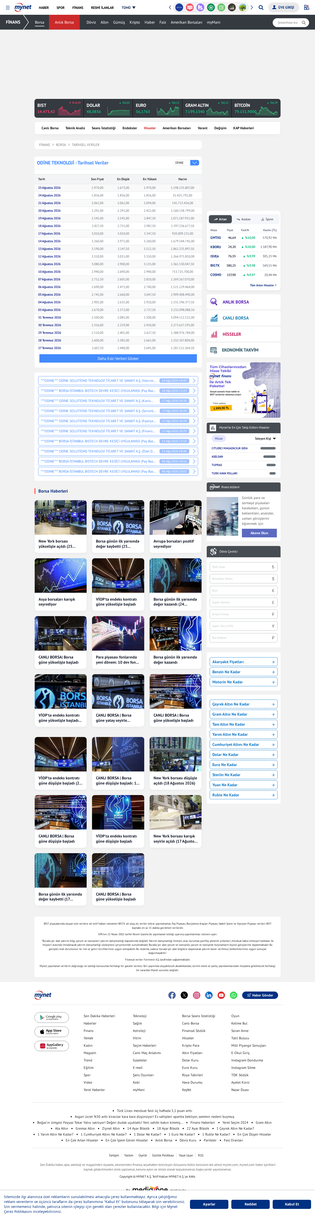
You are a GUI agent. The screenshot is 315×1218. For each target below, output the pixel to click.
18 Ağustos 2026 (49, 226)
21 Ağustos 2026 (49, 203)
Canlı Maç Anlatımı (147, 1053)
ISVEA (214, 256)
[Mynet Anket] (190, 7)
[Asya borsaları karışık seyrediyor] (61, 575)
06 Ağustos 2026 (49, 287)
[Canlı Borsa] (232, 7)
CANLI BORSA (236, 318)
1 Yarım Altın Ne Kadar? (55, 1134)
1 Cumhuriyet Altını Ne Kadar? (103, 1134)
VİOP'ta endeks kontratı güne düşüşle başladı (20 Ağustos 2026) (60, 780)
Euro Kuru (190, 1067)
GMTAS (215, 238)
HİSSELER (232, 334)
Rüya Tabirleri (192, 1075)
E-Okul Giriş (240, 1053)
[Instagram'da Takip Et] (196, 995)
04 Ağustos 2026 (49, 302)
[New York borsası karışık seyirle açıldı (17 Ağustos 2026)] (176, 812)
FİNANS (13, 22)
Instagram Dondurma (247, 1060)
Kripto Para (190, 1045)
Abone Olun (259, 533)
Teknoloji (140, 1016)
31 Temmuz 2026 (49, 317)
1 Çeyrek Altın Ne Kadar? (235, 1128)
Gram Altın (264, 1122)
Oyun (235, 1016)
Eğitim (89, 1067)
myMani (213, 22)
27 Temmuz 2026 (49, 348)
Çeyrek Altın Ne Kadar (231, 704)
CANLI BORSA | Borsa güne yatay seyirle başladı (113, 718)
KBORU (215, 247)
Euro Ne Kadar (224, 764)
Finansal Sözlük (193, 1030)
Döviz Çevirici (228, 552)
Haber (150, 22)
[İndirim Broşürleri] (200, 7)
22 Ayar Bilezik (198, 1128)
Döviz (91, 22)
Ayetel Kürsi (240, 1082)
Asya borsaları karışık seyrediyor (57, 602)
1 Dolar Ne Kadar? (147, 1134)
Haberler (90, 1023)
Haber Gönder (262, 995)
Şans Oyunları (143, 1075)
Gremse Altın (85, 1128)
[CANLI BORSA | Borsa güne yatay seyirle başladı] (118, 691)
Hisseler (150, 128)
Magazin (90, 1053)
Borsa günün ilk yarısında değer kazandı (175, 660)
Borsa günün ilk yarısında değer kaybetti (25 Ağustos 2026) (117, 544)
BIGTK (215, 265)
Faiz (162, 22)
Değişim (220, 128)
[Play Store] (51, 1017)
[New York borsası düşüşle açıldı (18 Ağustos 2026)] (176, 754)
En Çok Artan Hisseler (82, 1140)
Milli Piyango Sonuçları (248, 1045)
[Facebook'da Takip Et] (172, 995)
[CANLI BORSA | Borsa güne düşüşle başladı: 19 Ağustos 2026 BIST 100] (118, 754)
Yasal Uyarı (186, 1155)
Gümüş (119, 22)
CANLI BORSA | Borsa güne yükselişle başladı (173, 718)
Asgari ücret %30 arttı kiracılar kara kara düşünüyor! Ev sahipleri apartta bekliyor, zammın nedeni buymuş (154, 1116)
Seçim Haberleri (144, 1045)
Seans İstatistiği (104, 128)
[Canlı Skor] (210, 7)
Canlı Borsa (50, 128)
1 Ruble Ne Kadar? (216, 1134)
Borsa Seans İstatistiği (198, 1016)
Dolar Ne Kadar (225, 754)
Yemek (88, 1038)
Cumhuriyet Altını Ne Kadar (235, 744)
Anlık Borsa (64, 22)
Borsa (39, 22)
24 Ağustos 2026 (49, 195)
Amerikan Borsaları (186, 22)
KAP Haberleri (243, 128)
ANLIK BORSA (236, 302)
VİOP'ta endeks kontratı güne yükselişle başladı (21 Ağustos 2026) (59, 718)
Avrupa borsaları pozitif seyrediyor (174, 544)
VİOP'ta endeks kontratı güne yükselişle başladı (116, 602)
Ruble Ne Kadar (225, 794)
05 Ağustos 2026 (49, 294)
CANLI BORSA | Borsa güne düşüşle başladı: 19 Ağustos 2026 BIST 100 (117, 780)
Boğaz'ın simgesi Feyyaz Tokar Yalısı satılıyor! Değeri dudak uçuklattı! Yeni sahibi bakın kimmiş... (110, 1122)
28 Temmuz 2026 (49, 340)
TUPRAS (217, 465)
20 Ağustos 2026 (49, 210)
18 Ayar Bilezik (168, 1128)
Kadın (88, 1045)
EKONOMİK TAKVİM (240, 350)
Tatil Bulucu (240, 1038)
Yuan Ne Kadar (224, 784)
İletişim (114, 1155)
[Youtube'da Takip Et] (221, 995)
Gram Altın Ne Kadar (229, 714)
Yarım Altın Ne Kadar (230, 734)
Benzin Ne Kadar (226, 671)
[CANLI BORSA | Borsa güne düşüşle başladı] (61, 812)
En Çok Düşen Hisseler (254, 1134)
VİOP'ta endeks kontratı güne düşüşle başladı (116, 838)
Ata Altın (61, 1128)
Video (88, 1082)
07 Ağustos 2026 (49, 279)
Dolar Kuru (190, 1060)
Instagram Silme (243, 1067)
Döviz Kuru (188, 1140)
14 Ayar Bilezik (138, 1128)
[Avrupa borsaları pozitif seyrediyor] (176, 517)
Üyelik (143, 1155)
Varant (202, 128)
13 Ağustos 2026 (49, 249)
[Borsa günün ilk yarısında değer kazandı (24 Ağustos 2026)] (176, 575)
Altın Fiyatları (192, 1053)
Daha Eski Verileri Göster (118, 358)
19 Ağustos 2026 (49, 218)
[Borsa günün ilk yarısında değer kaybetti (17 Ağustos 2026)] (61, 870)
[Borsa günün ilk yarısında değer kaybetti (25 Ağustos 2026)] (118, 517)
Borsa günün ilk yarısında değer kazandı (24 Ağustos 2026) (175, 602)
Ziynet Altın (111, 1128)
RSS (201, 1155)
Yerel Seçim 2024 (235, 1122)
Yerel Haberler (94, 1090)
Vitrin (137, 1038)
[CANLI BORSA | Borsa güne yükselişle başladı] (176, 691)
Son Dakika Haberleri (99, 1016)
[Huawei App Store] (51, 1046)
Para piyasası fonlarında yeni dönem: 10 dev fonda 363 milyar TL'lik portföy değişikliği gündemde (118, 660)
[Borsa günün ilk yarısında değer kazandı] (176, 633)
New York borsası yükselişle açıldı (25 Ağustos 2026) (55, 544)
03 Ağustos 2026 (49, 310)
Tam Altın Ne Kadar (228, 724)
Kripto (135, 22)
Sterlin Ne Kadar (226, 774)
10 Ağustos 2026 (49, 272)
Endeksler (130, 128)
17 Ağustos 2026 (49, 233)
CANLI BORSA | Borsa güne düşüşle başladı (57, 838)
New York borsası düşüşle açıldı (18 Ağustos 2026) (175, 780)
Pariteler (210, 1140)
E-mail (137, 1067)
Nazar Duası (240, 1090)
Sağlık (137, 1023)
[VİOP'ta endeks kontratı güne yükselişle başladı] (118, 575)
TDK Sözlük (240, 1075)
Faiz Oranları (233, 1140)
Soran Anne (240, 1030)
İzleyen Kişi (263, 438)
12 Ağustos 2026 (49, 256)
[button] (8, 8)
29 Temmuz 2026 (49, 333)
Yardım (128, 1155)
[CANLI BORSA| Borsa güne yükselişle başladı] (61, 633)
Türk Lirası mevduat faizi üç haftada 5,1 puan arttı (154, 1110)
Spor (87, 1075)
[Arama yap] (261, 7)
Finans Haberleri (202, 1122)
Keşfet (186, 1090)
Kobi (136, 1082)
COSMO (215, 275)
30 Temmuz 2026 (49, 325)
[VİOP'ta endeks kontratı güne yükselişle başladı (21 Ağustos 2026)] (61, 691)
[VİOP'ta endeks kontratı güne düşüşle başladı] (118, 812)
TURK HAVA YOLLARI (224, 473)
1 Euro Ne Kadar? (182, 1134)
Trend (88, 1060)
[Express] (179, 7)
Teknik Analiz (75, 128)
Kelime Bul (239, 1023)
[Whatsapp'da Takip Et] (233, 995)
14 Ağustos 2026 (49, 241)
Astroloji (139, 1030)
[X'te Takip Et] (184, 995)
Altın (105, 22)
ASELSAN (217, 456)
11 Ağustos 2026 (49, 264)
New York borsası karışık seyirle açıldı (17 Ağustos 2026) (175, 838)
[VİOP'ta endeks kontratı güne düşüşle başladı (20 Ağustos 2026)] (61, 754)
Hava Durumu (192, 1082)
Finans (89, 1030)
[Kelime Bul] (221, 7)
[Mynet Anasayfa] (23, 6)
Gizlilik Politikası (163, 1155)
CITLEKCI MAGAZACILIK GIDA (230, 448)
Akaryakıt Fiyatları (228, 661)
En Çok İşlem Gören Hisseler (127, 1140)
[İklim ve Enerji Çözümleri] (242, 7)
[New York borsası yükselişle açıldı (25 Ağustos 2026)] (61, 517)
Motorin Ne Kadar (227, 681)
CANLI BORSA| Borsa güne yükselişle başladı (59, 660)
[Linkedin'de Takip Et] (209, 995)
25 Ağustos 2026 (49, 188)
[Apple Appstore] (51, 1031)
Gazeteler (140, 1060)
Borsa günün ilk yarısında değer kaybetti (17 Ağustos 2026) (60, 897)
